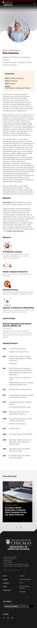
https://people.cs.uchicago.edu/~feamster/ (18, 88)
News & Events (7, 590)
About (4, 576)
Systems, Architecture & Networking (18, 308)
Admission (22, 576)
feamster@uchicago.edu (16, 78)
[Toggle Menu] (34, 3)
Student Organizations (25, 579)
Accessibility (22, 591)
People (5, 586)
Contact (21, 583)
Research (5, 579)
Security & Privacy (10, 290)
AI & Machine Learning (12, 252)
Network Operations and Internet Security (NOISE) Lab (17, 324)
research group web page (15, 231)
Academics (6, 583)
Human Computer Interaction (15, 272)
